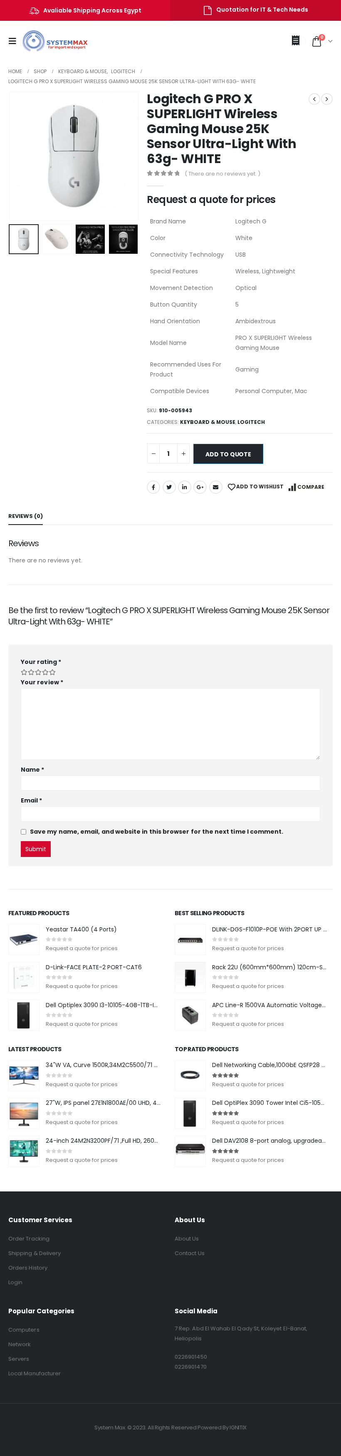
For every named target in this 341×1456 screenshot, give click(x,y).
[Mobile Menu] (15, 41)
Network (19, 1344)
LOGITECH (251, 422)
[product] (24, 939)
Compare (310, 486)
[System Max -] (49, 41)
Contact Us (190, 1253)
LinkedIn (184, 487)
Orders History (27, 1268)
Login (15, 1282)
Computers (24, 1330)
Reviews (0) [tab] (25, 516)
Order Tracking (28, 1239)
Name (32, 769)
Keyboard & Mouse (207, 422)
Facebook (153, 487)
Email (215, 487)
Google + (200, 487)
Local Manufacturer (34, 1373)
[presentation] (18, 156)
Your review (42, 682)
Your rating (41, 662)
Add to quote (228, 454)
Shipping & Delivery (34, 1253)
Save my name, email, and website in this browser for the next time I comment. (156, 831)
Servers (18, 1359)
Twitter (169, 487)
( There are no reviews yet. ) (222, 174)
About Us (187, 1239)
